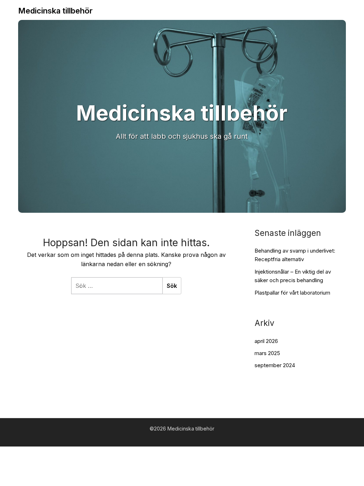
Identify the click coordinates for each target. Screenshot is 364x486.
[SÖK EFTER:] (116, 285)
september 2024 (275, 365)
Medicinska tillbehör (55, 10)
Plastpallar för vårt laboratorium (292, 292)
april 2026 (266, 341)
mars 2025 (267, 353)
